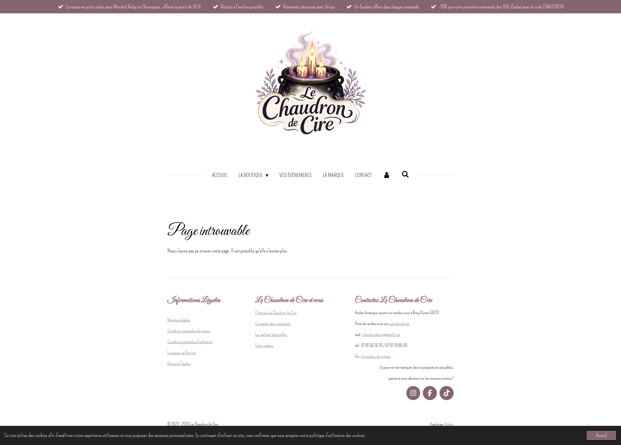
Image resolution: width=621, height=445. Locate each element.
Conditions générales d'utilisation (190, 341)
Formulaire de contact (376, 356)
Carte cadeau (264, 345)
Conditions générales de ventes (188, 331)
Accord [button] (601, 435)
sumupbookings (399, 323)
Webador (449, 424)
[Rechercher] (405, 174)
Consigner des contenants (273, 323)
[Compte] (387, 175)
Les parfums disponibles (271, 334)
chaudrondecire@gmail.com (381, 334)
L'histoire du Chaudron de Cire (275, 312)
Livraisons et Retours (181, 352)
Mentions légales (178, 320)
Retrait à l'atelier (179, 363)
